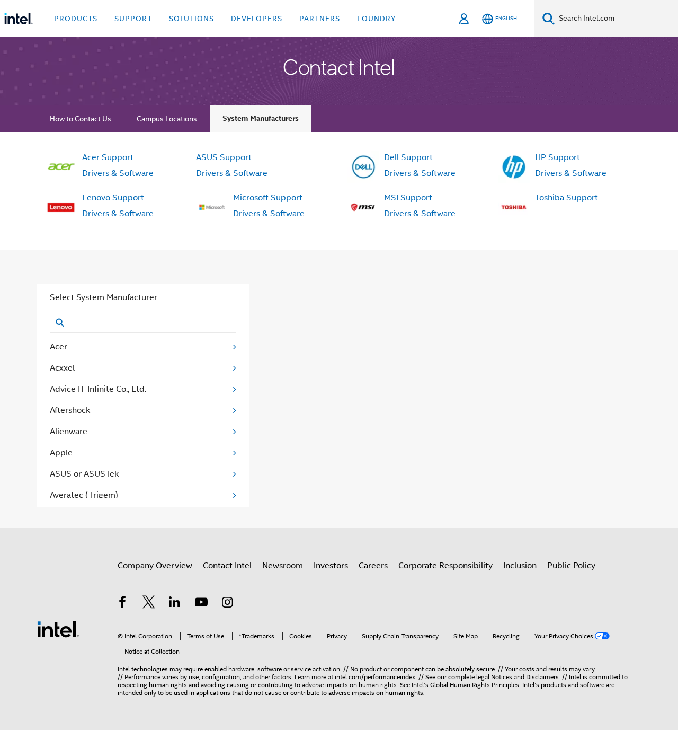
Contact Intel (227, 565)
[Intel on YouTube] (201, 603)
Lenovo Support (113, 197)
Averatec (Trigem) (84, 495)
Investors (331, 565)
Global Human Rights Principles (474, 685)
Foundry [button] (376, 18)
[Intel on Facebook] (122, 603)
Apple (61, 452)
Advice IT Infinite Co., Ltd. (98, 389)
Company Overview (155, 565)
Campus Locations (167, 119)
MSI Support (408, 197)
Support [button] (133, 18)
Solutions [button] (191, 18)
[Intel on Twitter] (149, 603)
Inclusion (520, 565)
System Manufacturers (260, 118)
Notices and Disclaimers (525, 677)
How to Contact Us (80, 119)
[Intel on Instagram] (227, 603)
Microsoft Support (267, 197)
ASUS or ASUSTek (84, 474)
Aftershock (70, 410)
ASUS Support (224, 157)
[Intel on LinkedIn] (175, 603)
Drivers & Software (118, 173)
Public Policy (571, 565)
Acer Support (107, 157)
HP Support (557, 157)
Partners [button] (319, 18)
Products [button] (75, 18)
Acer (58, 346)
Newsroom (282, 565)
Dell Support (408, 157)
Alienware (68, 431)
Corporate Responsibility (445, 565)
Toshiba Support (566, 197)
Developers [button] (256, 18)
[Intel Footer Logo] (58, 628)
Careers (373, 565)
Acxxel (62, 368)
